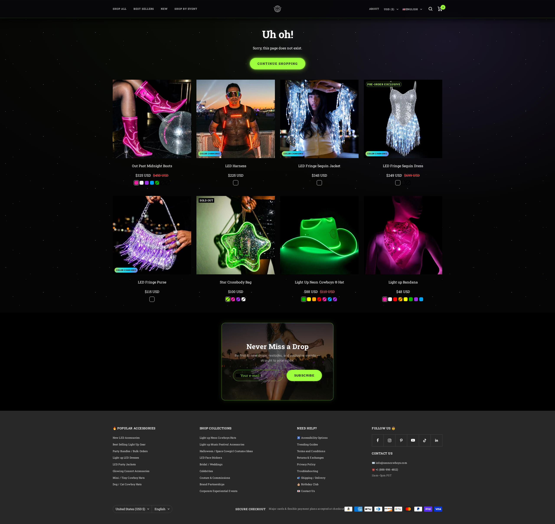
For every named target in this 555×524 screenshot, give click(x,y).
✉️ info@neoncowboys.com (389, 462)
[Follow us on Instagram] (389, 440)
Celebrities (206, 471)
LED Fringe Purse (152, 282)
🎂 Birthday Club (307, 484)
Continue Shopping (278, 63)
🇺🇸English (410, 9)
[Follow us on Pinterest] (401, 440)
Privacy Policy (306, 464)
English (160, 509)
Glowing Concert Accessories (131, 471)
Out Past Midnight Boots (152, 165)
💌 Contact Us (306, 491)
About (374, 8)
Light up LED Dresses (126, 457)
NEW (164, 8)
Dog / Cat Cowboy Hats (127, 484)
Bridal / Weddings (211, 464)
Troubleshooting (307, 471)
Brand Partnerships (212, 484)
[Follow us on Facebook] (378, 440)
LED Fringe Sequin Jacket (319, 165)
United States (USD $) (130, 509)
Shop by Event (186, 8)
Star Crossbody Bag (235, 282)
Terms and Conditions (311, 451)
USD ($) (389, 9)
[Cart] (440, 9)
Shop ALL (120, 8)
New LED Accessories (126, 437)
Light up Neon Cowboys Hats (218, 437)
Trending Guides (307, 444)
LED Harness (235, 165)
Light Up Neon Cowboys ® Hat (319, 282)
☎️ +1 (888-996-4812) (385, 469)
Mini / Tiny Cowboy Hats (129, 477)
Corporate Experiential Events (218, 491)
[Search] (431, 9)
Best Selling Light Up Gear (129, 444)
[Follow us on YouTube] (413, 440)
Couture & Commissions (215, 477)
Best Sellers (144, 8)
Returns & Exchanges (310, 457)
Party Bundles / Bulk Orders (130, 451)
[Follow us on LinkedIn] (436, 440)
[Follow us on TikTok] (425, 440)
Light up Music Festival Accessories (222, 444)
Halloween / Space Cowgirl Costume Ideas (226, 451)
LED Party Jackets (124, 464)
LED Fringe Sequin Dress (403, 165)
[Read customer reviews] (152, 170)
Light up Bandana (403, 282)
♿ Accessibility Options (312, 437)
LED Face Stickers (211, 457)
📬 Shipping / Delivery (311, 477)
